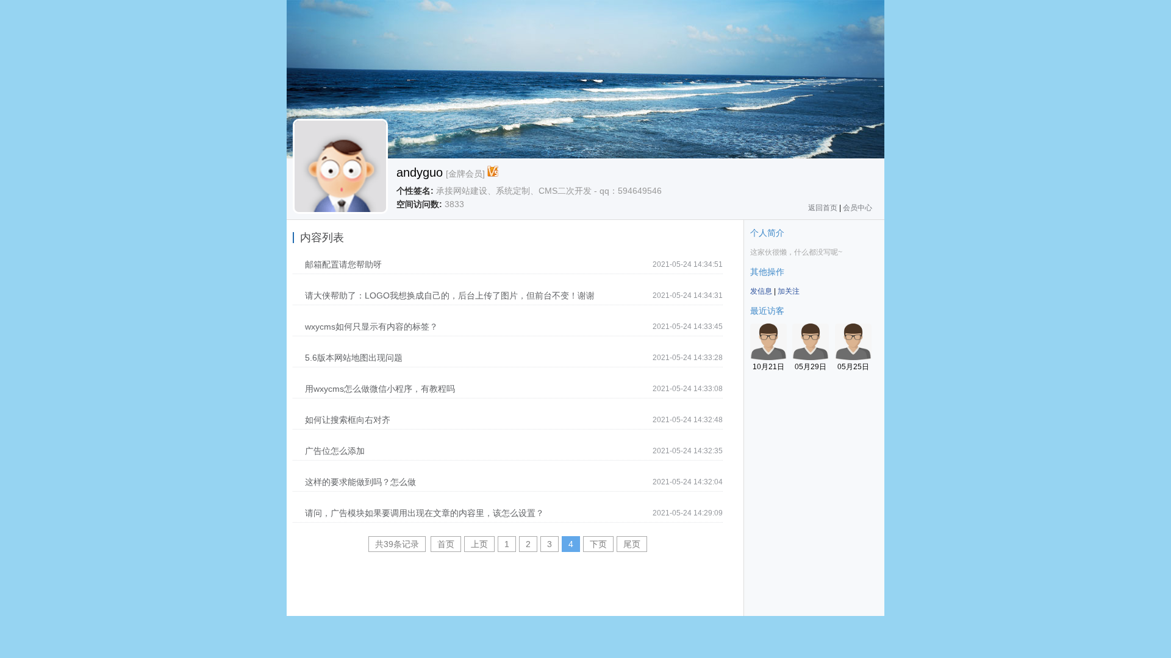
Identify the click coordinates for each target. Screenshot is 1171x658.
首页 (445, 544)
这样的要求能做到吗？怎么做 (360, 482)
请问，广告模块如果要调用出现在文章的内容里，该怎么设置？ (424, 513)
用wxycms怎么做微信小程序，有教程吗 (380, 389)
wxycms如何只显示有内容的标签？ (371, 326)
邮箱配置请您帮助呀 (343, 264)
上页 (479, 544)
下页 (598, 544)
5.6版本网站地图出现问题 (354, 358)
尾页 (631, 544)
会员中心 (857, 207)
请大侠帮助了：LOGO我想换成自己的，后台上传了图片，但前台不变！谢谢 (450, 295)
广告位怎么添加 (335, 451)
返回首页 (822, 207)
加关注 (789, 291)
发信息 (761, 291)
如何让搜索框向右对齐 (347, 420)
